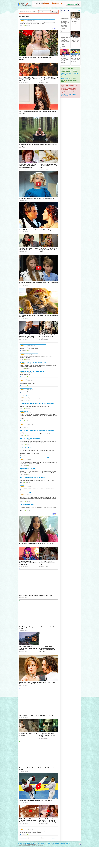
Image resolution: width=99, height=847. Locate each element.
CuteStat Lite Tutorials (26, 843)
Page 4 (43, 838)
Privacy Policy (57, 843)
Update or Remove (44, 843)
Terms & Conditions (51, 843)
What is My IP (33, 843)
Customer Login (62, 843)
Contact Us (68, 843)
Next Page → (54, 838)
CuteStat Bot (38, 843)
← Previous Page (24, 838)
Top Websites (20, 843)
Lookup (55, 12)
